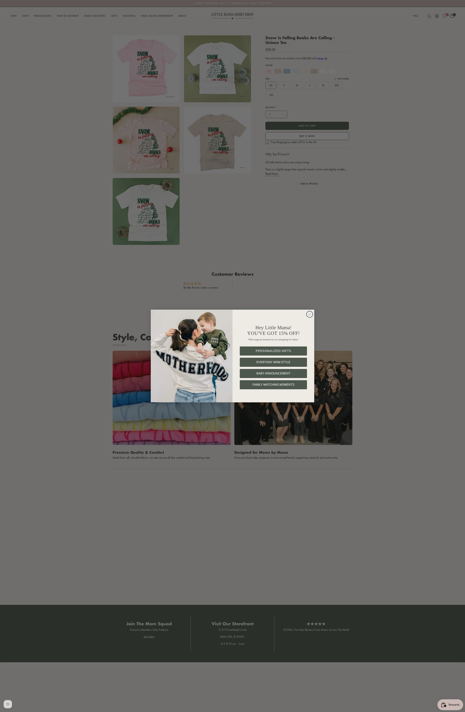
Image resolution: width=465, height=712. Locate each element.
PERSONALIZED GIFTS (273, 350)
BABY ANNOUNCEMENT (273, 373)
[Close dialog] (309, 314)
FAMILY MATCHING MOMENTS (273, 384)
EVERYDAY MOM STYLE (273, 362)
